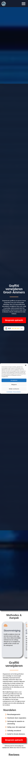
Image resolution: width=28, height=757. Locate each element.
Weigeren (14, 384)
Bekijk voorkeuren (14, 389)
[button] (25, 365)
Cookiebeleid (9, 391)
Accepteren (14, 380)
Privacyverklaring (17, 391)
